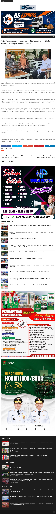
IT (14, 512)
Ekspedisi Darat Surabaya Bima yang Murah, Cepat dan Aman (25, 258)
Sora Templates (9, 512)
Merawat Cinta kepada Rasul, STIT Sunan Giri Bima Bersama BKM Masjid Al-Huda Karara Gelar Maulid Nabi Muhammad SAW (32, 473)
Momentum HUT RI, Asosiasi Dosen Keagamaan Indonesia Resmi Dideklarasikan (31, 442)
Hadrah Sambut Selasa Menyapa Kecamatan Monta (23, 238)
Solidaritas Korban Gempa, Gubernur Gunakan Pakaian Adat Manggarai (29, 455)
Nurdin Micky (25, 512)
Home (3, 37)
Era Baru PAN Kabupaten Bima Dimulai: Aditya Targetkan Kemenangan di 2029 (31, 496)
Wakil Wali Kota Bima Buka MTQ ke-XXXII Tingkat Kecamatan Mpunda (28, 252)
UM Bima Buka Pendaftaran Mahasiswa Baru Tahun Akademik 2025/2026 (28, 285)
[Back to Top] (54, 512)
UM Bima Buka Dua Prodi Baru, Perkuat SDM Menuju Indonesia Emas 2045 (29, 271)
